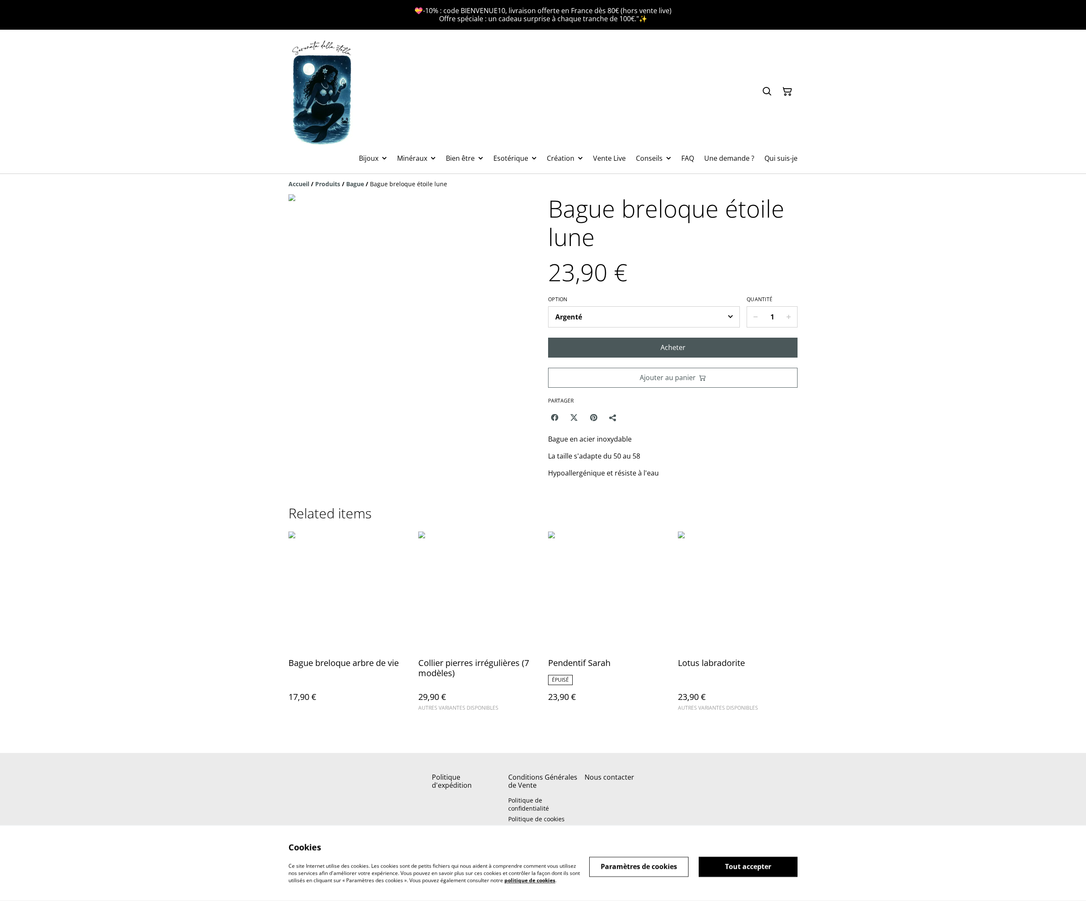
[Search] (767, 91)
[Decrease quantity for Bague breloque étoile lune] (755, 316)
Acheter (673, 347)
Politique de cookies (536, 819)
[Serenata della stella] (322, 91)
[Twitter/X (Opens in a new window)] (574, 417)
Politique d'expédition (452, 781)
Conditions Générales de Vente (542, 781)
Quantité (760, 299)
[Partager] (613, 417)
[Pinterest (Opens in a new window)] (593, 417)
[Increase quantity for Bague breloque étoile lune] (789, 316)
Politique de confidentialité (528, 804)
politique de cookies (529, 880)
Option (558, 299)
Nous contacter (609, 777)
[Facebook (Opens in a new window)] (554, 417)
